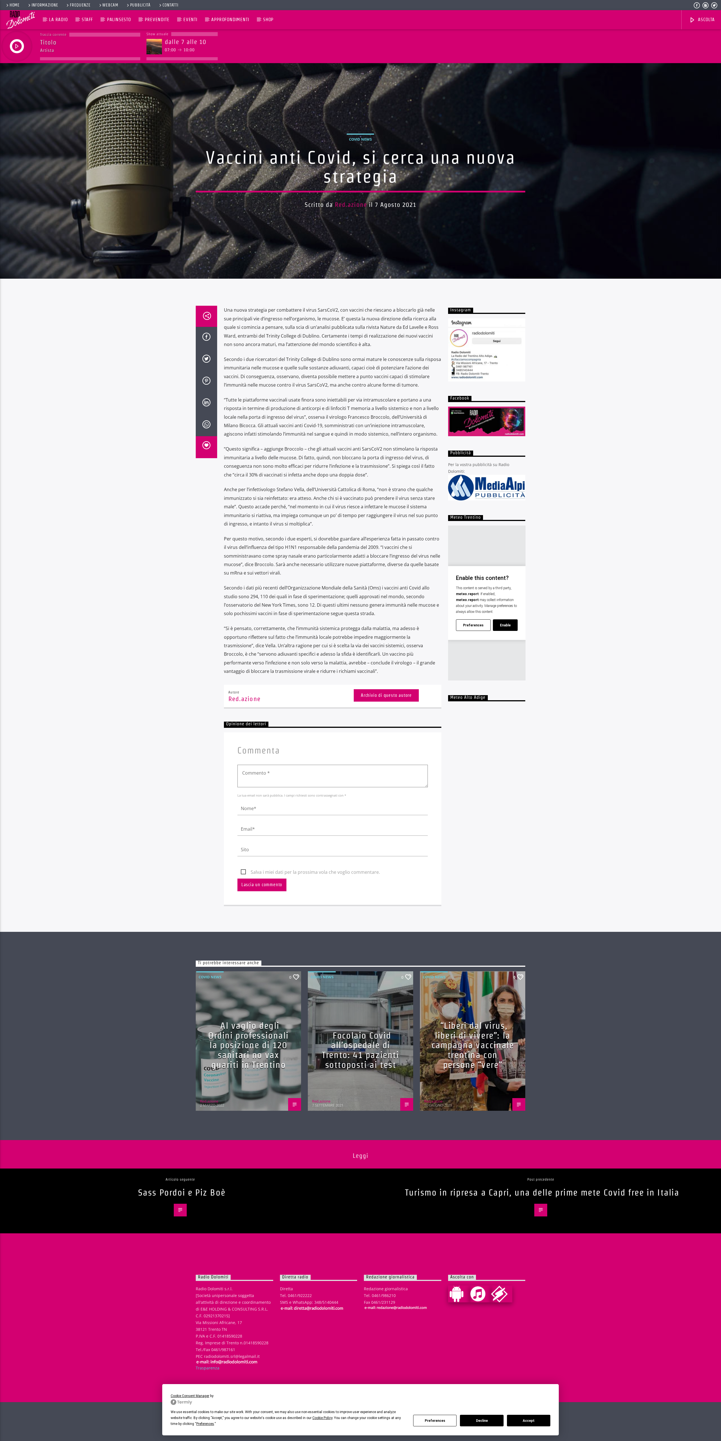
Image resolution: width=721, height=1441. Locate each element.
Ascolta (705, 19)
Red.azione (351, 204)
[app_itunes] (480, 1293)
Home (15, 5)
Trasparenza (207, 1368)
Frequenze (80, 5)
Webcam (110, 5)
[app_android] (458, 1293)
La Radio (58, 19)
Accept (529, 1421)
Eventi (190, 19)
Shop (268, 19)
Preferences (435, 1421)
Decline (482, 1421)
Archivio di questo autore (386, 695)
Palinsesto (119, 19)
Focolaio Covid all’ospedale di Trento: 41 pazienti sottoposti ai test (360, 1050)
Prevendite (157, 19)
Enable (505, 625)
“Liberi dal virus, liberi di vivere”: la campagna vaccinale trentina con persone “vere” (472, 1045)
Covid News (360, 139)
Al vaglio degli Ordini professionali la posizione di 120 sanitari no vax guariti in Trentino (248, 1045)
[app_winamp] (501, 1293)
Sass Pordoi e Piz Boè (182, 1192)
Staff (87, 19)
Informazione (45, 5)
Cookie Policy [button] (322, 1418)
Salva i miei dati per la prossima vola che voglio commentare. (315, 872)
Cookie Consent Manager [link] (190, 1396)
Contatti (171, 5)
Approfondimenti (230, 19)
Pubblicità (140, 5)
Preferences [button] (205, 1424)
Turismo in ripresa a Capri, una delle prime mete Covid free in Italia (542, 1192)
